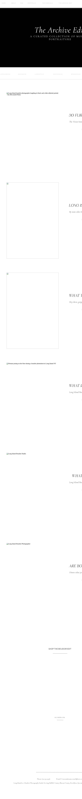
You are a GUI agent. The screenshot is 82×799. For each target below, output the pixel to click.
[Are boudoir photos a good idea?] (33, 581)
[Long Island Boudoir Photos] (33, 220)
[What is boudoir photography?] (33, 401)
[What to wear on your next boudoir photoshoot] (33, 311)
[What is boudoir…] (33, 491)
